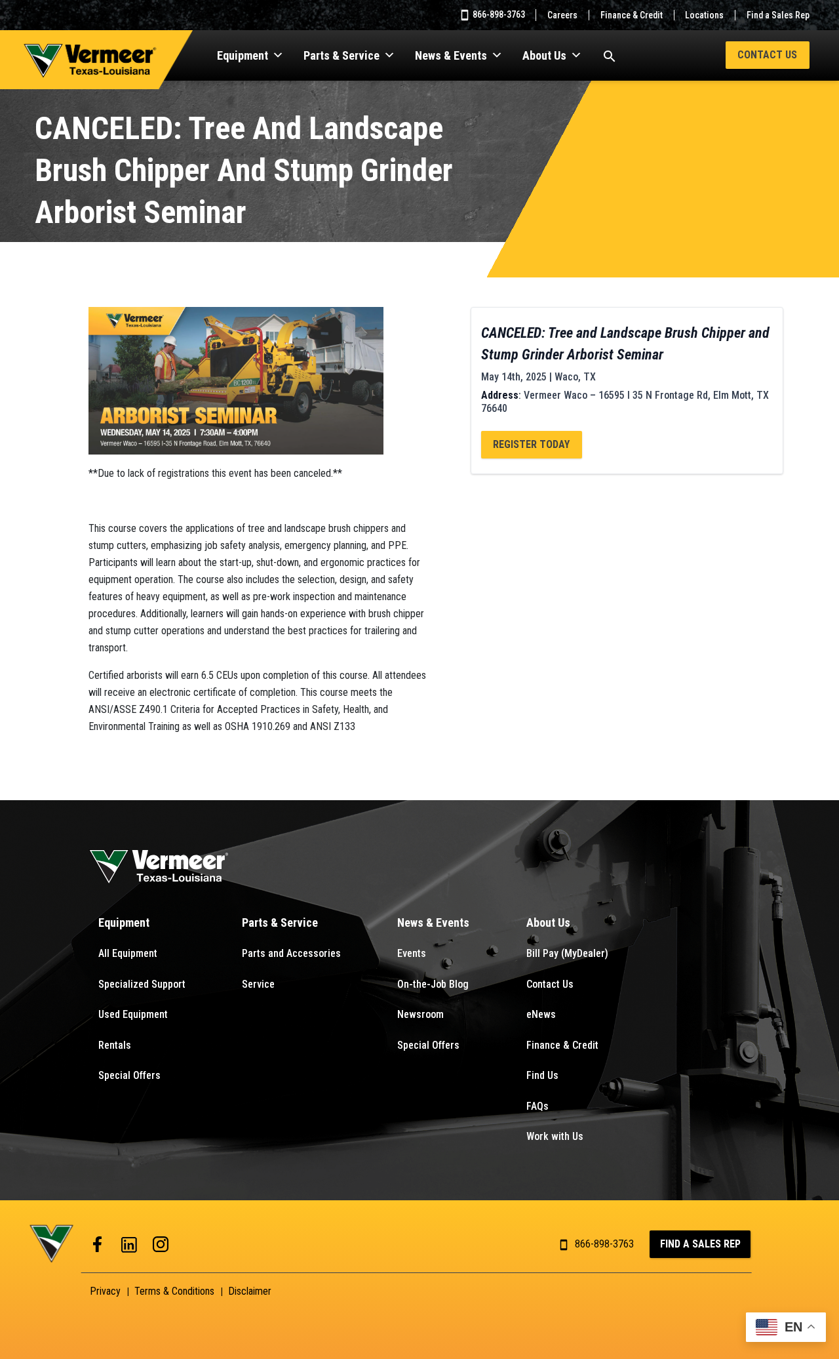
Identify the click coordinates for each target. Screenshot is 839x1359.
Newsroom (420, 1014)
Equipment (242, 55)
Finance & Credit (631, 15)
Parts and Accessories (291, 953)
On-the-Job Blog (433, 984)
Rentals (114, 1045)
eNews (541, 1014)
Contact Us (767, 55)
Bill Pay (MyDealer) (567, 953)
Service (258, 984)
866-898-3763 (498, 14)
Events (411, 953)
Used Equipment (133, 1014)
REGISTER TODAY (531, 444)
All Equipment (127, 953)
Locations (704, 15)
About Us (544, 55)
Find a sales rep (700, 1244)
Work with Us (554, 1136)
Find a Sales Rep (778, 15)
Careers (562, 15)
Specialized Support (141, 984)
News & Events (451, 55)
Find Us (542, 1075)
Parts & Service (341, 55)
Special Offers (129, 1075)
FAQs (537, 1106)
